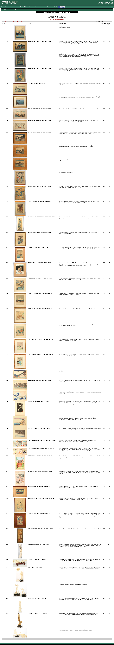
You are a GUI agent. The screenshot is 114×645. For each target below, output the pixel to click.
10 (17, 21)
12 (21, 21)
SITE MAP (111, 0)
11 (19, 21)
